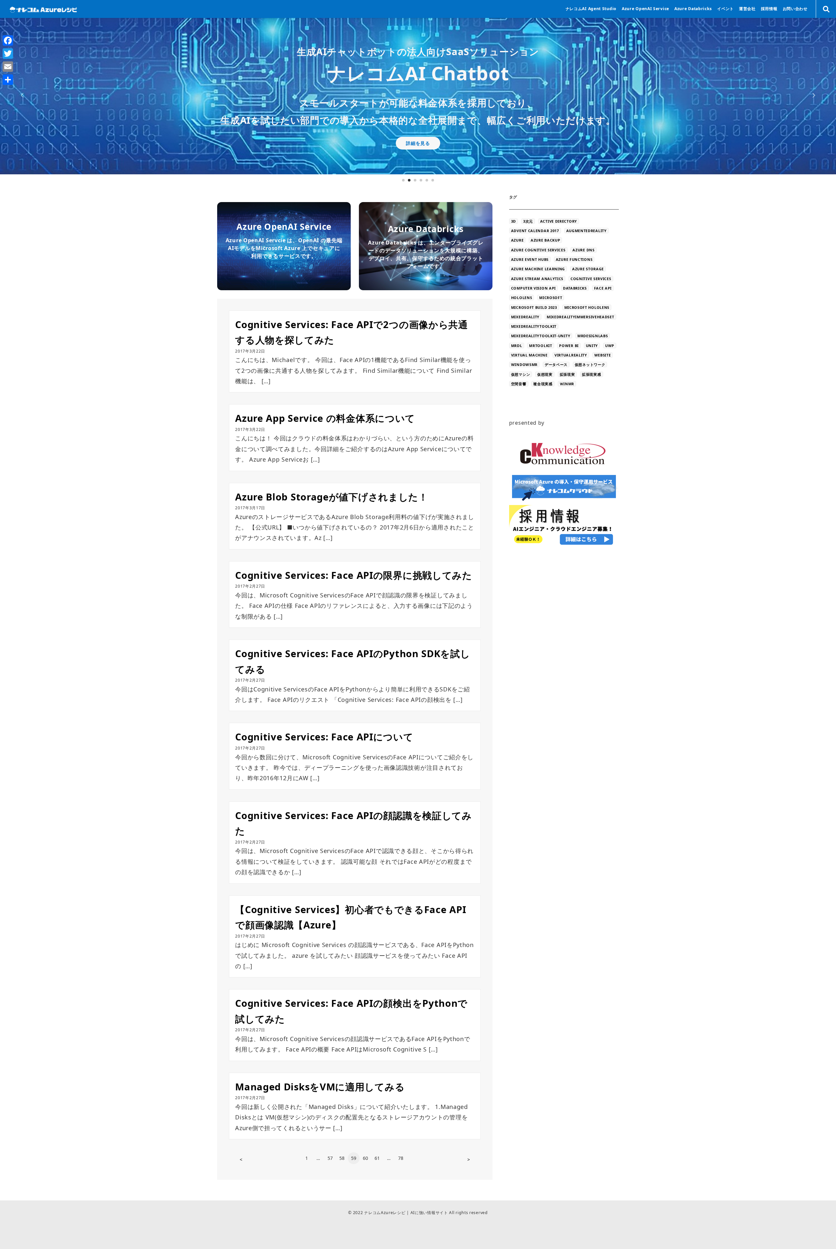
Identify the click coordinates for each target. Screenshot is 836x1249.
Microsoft (550, 297)
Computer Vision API (533, 288)
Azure (517, 240)
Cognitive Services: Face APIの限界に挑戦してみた (353, 575)
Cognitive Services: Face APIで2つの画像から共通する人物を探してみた (351, 332)
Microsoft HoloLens (587, 307)
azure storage (588, 268)
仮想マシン (520, 374)
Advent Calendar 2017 (535, 230)
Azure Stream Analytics (537, 278)
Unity (592, 345)
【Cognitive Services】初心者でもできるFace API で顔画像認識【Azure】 (350, 917)
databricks (575, 288)
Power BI (569, 345)
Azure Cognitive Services (538, 249)
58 (342, 1158)
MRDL (516, 345)
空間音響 (518, 383)
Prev (23, 95)
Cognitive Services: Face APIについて (324, 736)
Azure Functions (574, 259)
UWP (609, 345)
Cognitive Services (591, 278)
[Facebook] (7, 40)
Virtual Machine (529, 355)
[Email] (7, 66)
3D (513, 221)
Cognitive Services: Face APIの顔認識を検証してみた (353, 823)
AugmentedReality (586, 230)
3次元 (528, 221)
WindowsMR (524, 364)
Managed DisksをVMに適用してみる (324, 1086)
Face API (603, 288)
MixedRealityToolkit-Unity (541, 335)
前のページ (241, 1159)
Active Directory (558, 221)
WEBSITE (602, 355)
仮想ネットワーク (590, 364)
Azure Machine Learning (538, 268)
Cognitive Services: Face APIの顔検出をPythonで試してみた (351, 1011)
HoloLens (521, 297)
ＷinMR (567, 383)
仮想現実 (545, 374)
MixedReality (525, 316)
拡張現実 (567, 374)
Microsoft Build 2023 (534, 307)
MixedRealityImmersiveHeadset (580, 316)
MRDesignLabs (592, 335)
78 (401, 1158)
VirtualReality (571, 355)
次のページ (469, 1159)
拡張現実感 (591, 374)
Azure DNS (583, 249)
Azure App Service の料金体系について (325, 418)
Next (813, 95)
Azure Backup (545, 240)
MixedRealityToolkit (533, 326)
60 (365, 1158)
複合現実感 (543, 383)
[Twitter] (7, 53)
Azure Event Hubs (530, 259)
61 (377, 1158)
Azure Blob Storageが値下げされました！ (336, 496)
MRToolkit (540, 345)
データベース (556, 364)
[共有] (7, 79)
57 (330, 1158)
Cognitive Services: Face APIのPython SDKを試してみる (352, 661)
